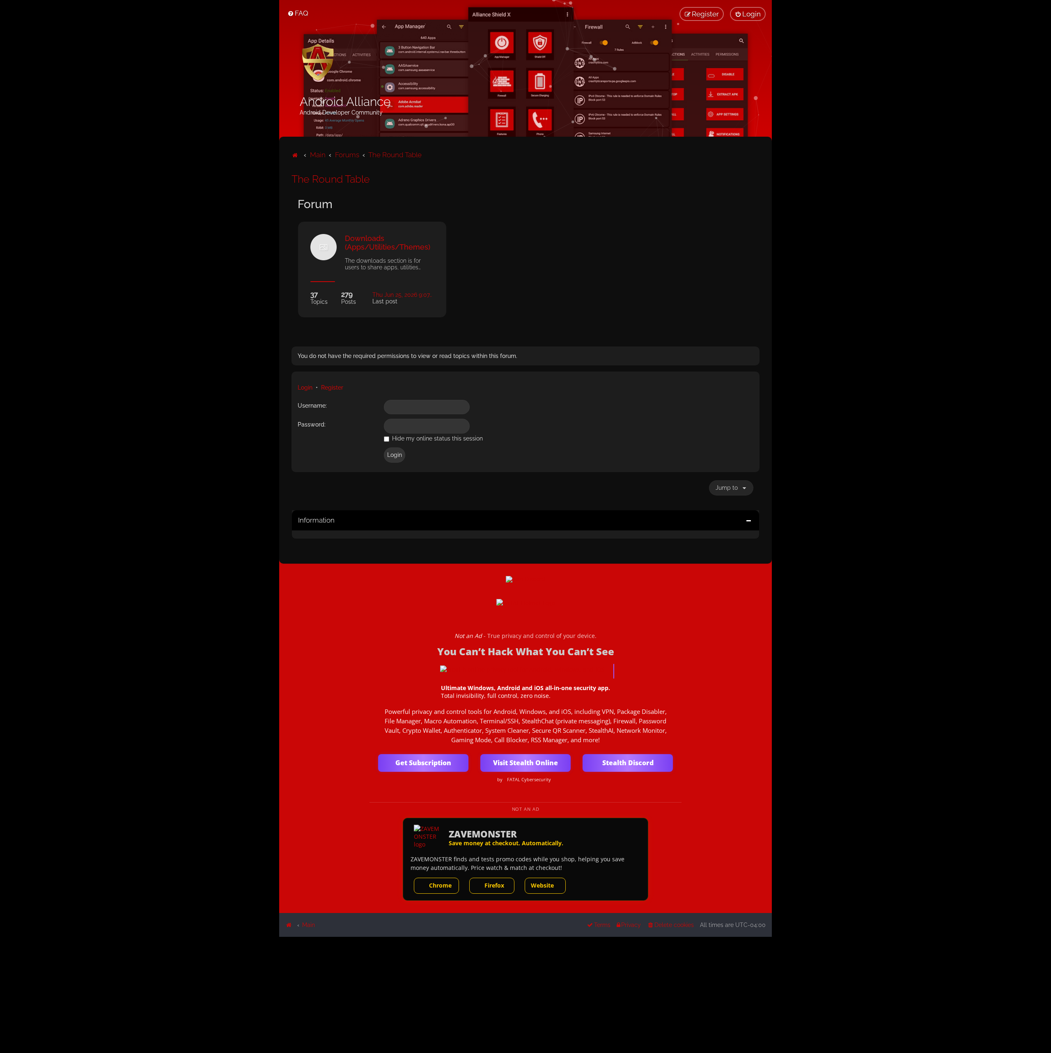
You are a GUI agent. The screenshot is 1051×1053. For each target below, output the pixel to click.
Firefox (494, 885)
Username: (312, 405)
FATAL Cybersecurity (529, 779)
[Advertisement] (525, 994)
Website (542, 885)
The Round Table (330, 179)
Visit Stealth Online (525, 762)
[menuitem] (297, 13)
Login (305, 387)
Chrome (440, 885)
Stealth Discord (628, 762)
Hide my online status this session (436, 438)
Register (332, 387)
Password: (312, 424)
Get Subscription (423, 762)
